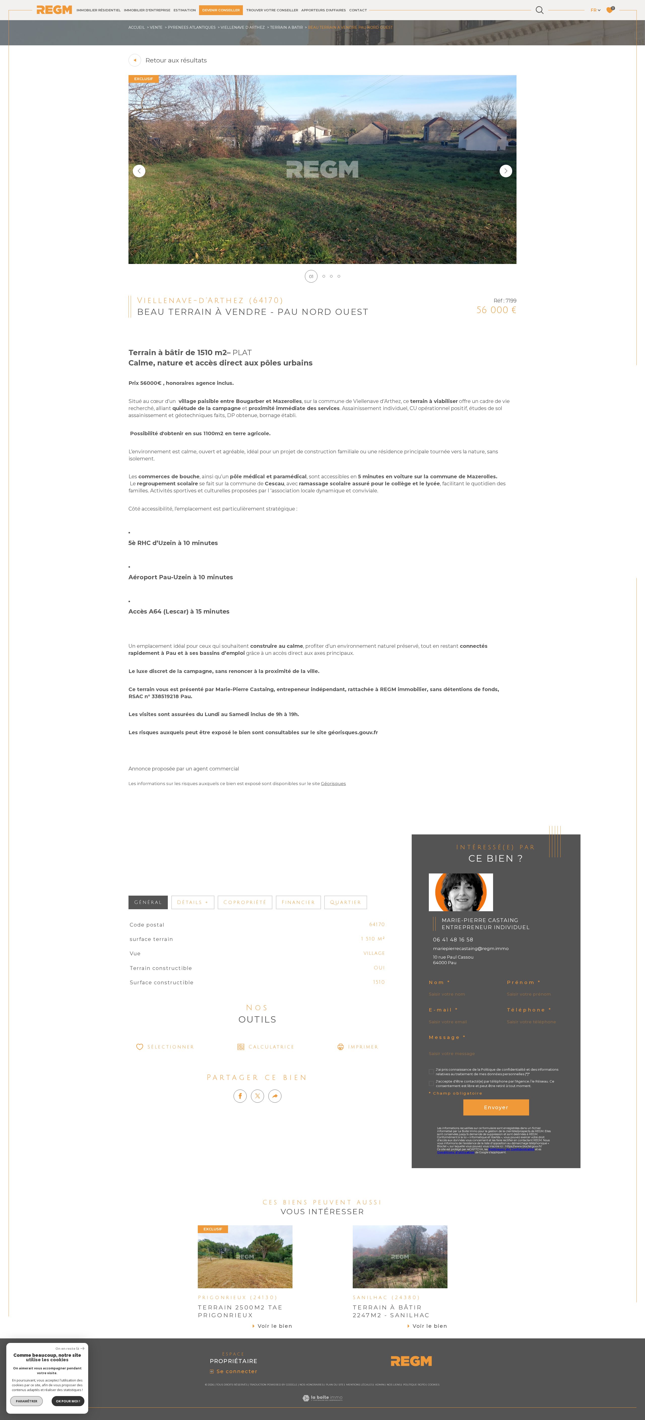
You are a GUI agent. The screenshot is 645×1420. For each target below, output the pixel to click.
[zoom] (322, 262)
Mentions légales (359, 1384)
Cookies (433, 1384)
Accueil (136, 27)
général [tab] (148, 902)
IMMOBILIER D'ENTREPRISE (147, 10)
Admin (379, 1384)
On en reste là (67, 1348)
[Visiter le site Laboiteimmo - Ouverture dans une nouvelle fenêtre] (322, 1404)
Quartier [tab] (346, 902)
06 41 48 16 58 (453, 940)
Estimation (185, 10)
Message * (447, 1037)
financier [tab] (298, 902)
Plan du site (335, 1384)
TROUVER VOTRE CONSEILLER (272, 10)
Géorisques (333, 783)
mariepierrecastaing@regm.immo (471, 948)
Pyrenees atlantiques (192, 27)
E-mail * (444, 1010)
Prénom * (524, 982)
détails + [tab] (193, 902)
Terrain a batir (286, 27)
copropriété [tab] (245, 902)
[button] (506, 171)
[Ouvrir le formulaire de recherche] (539, 10)
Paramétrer (26, 1401)
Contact (358, 10)
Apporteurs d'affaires (323, 10)
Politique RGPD (414, 1384)
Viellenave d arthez (243, 27)
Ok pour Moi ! (68, 1401)
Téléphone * (529, 1010)
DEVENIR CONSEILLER (221, 10)
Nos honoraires (311, 1384)
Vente (156, 27)
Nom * (440, 982)
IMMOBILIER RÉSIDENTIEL (99, 10)
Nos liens (394, 1384)
